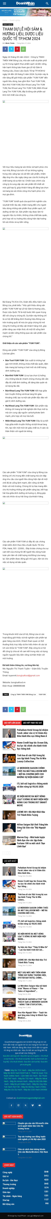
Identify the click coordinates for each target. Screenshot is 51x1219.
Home (5, 20)
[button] (47, 3)
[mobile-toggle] (4, 3)
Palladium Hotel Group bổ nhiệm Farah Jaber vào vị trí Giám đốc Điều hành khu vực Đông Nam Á (32, 733)
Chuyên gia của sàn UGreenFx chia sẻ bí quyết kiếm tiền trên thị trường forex (33, 1126)
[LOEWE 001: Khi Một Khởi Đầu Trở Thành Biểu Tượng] (9, 815)
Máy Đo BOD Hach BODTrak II (17, 1073)
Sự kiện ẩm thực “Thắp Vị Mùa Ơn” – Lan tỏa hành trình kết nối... (33, 948)
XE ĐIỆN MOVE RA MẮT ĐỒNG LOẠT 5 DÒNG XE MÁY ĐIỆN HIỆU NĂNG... (32, 936)
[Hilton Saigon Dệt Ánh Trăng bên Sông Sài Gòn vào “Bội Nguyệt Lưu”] (9, 827)
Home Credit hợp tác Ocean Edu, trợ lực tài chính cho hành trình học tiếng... (32, 884)
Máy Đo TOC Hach (18, 1070)
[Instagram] (18, 1105)
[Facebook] (5, 49)
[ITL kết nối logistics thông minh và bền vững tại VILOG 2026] (9, 786)
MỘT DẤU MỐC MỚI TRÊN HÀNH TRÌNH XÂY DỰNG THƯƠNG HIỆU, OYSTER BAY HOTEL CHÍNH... (32, 975)
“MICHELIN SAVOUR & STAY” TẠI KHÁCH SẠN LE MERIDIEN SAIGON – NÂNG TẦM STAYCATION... (32, 1002)
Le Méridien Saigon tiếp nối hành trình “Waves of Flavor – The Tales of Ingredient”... (32, 988)
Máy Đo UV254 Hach (37, 1070)
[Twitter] (11, 49)
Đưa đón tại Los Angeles (30, 1056)
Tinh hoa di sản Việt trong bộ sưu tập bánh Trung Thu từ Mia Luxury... (32, 897)
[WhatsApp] (23, 49)
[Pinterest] (17, 49)
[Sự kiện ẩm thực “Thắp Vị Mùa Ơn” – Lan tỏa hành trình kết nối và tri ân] (9, 950)
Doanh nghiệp (15, 20)
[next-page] (8, 853)
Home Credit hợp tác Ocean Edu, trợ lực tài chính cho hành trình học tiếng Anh (32, 745)
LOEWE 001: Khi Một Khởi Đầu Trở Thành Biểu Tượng (32, 961)
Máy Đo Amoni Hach (18, 1081)
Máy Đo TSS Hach (25, 1078)
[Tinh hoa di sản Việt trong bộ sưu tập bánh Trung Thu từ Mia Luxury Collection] (9, 758)
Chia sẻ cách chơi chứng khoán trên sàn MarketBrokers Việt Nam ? (33, 1152)
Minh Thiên (10, 43)
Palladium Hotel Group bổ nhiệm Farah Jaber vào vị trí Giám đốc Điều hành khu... (32, 870)
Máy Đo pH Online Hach (20, 1084)
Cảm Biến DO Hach (29, 1075)
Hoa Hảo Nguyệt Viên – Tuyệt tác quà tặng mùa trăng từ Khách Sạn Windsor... (32, 1015)
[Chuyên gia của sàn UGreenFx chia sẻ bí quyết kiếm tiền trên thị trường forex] (9, 1126)
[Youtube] (39, 1105)
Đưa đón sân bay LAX (11, 1056)
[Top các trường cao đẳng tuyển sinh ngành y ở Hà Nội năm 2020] (9, 1140)
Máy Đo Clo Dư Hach (13, 1089)
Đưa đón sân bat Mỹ (32, 1062)
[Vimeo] (32, 1105)
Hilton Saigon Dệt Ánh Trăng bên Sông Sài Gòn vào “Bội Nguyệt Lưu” (32, 827)
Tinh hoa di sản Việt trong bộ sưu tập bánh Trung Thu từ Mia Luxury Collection (31, 758)
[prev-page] (4, 853)
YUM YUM (42, 694)
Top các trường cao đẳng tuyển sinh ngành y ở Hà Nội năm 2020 (32, 1138)
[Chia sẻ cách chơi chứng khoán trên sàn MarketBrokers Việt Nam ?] (9, 1152)
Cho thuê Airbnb (16, 1062)
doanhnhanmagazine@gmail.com (30, 1098)
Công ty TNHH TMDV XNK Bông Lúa (23, 694)
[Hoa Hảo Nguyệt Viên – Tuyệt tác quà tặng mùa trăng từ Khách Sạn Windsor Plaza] (9, 1015)
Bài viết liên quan (12, 723)
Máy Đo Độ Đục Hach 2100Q (33, 1087)
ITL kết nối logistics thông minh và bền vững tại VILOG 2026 (32, 922)
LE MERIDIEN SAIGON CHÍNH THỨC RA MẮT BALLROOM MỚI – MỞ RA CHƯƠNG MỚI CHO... (33, 910)
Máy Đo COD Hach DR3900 (35, 1089)
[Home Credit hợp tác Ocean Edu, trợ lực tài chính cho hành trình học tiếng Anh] (9, 745)
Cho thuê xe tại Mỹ (22, 1059)
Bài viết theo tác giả (32, 723)
